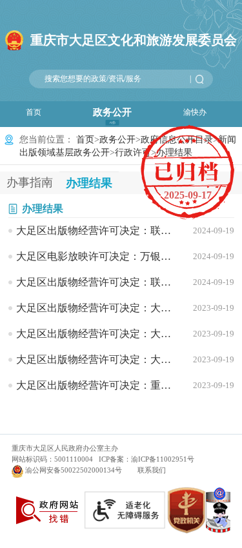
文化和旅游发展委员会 (133, 40)
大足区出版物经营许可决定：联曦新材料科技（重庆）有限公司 (97, 230)
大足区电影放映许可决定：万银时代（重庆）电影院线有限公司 (97, 256)
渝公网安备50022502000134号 (73, 470)
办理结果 (42, 208)
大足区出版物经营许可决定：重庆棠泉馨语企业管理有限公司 (97, 385)
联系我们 (151, 470)
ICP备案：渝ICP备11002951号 (146, 459)
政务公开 (112, 112)
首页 (33, 112)
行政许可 (133, 152)
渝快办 (195, 112)
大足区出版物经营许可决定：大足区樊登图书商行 (97, 307)
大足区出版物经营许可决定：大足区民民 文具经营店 (97, 359)
